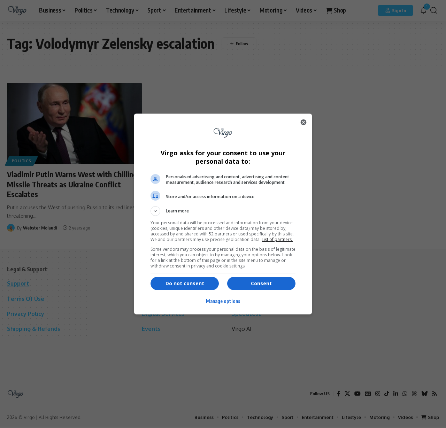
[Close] (303, 122)
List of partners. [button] (277, 239)
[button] (223, 211)
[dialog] (223, 214)
